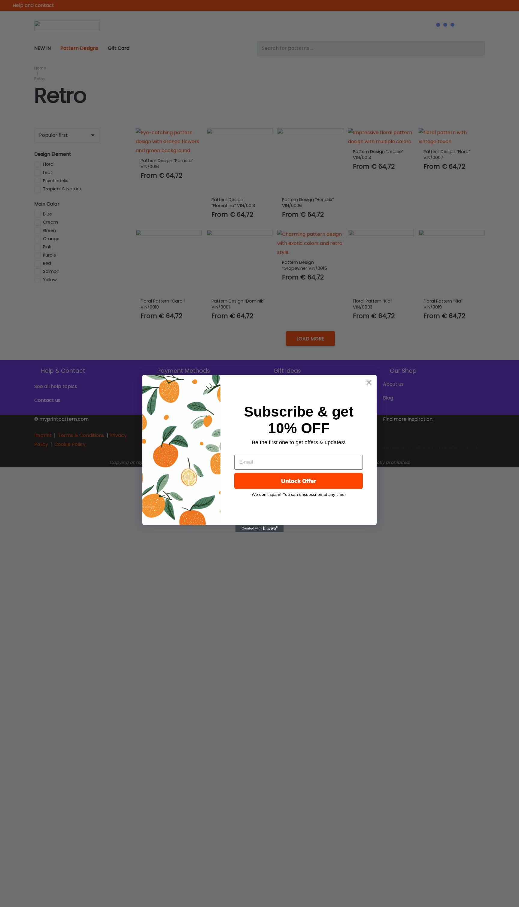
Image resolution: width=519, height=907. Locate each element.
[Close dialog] (369, 382)
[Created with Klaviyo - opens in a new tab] (259, 528)
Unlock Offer (298, 480)
